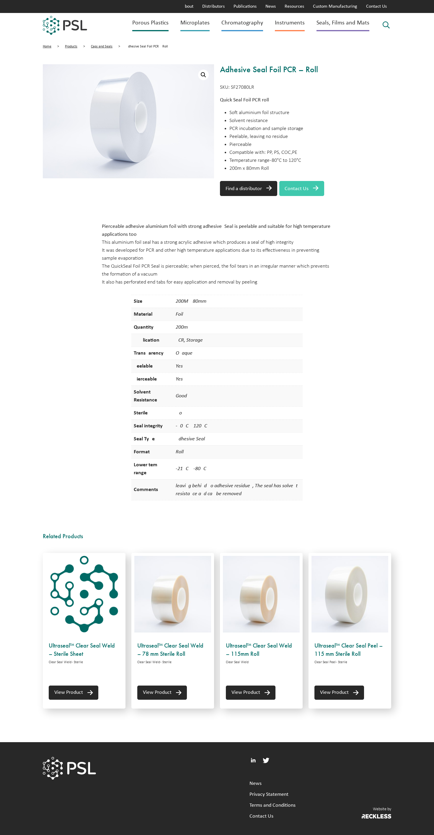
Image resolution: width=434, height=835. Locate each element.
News (270, 6)
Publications (245, 6)
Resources (294, 6)
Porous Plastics (150, 23)
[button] (203, 75)
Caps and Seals (101, 46)
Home (47, 46)
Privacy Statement (268, 794)
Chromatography (242, 23)
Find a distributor (244, 189)
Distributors (213, 6)
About (187, 6)
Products (71, 46)
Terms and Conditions (272, 805)
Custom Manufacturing (335, 6)
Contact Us (376, 6)
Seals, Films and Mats (342, 23)
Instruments (290, 23)
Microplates (195, 23)
